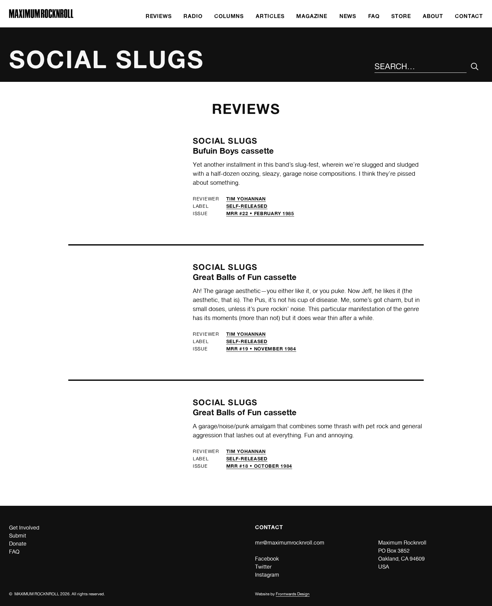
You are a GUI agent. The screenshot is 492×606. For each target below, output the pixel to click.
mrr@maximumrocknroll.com (289, 543)
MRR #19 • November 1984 (261, 348)
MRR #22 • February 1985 (260, 213)
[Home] (41, 16)
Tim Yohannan (246, 198)
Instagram (267, 575)
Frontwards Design (293, 594)
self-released (246, 206)
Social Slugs (225, 141)
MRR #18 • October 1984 (259, 466)
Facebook (267, 559)
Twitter (263, 567)
